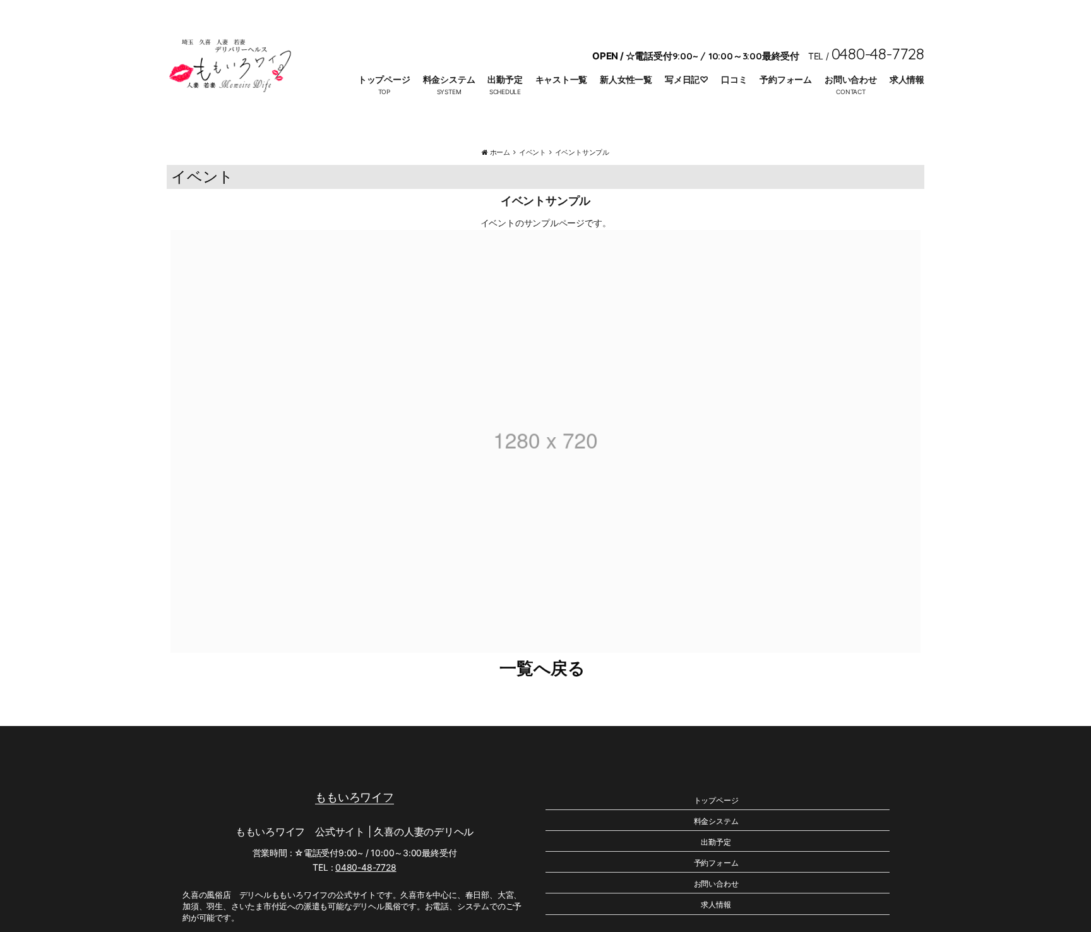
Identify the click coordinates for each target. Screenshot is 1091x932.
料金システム (449, 79)
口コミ (734, 79)
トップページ (384, 79)
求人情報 (907, 79)
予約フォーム (786, 79)
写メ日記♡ (686, 79)
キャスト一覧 (561, 79)
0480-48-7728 (365, 867)
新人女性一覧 (626, 79)
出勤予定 (504, 79)
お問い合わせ (851, 79)
